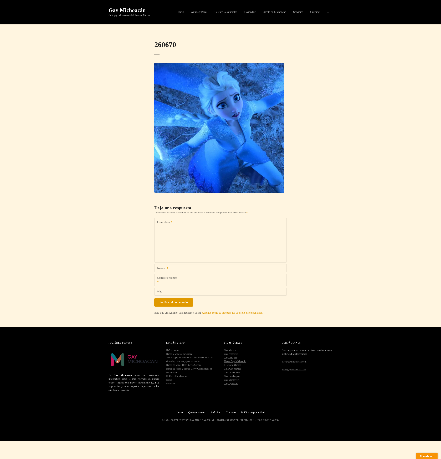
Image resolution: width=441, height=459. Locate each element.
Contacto (231, 412)
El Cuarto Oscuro (232, 365)
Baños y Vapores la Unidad (179, 354)
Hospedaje (250, 11)
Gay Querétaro (231, 383)
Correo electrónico (166, 280)
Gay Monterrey (231, 379)
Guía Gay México (232, 368)
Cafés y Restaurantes (225, 11)
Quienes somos (196, 412)
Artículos (215, 412)
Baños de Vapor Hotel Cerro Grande (183, 365)
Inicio (181, 11)
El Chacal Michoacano (177, 376)
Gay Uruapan (230, 357)
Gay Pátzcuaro (231, 354)
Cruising (315, 11)
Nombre (161, 268)
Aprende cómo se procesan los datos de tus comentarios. (232, 312)
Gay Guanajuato (232, 372)
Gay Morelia (230, 350)
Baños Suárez (172, 350)
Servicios (298, 11)
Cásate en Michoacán (274, 11)
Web (159, 291)
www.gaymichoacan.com (294, 369)
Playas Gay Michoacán (235, 361)
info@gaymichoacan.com (294, 361)
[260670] (219, 64)
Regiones (170, 383)
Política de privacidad (253, 412)
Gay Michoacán (127, 10)
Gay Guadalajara (232, 376)
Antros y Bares (199, 11)
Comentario (163, 222)
